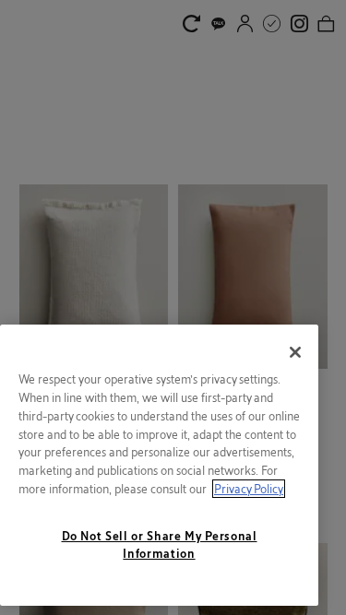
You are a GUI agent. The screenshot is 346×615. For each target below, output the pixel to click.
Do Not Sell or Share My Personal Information (159, 544)
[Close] (295, 352)
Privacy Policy (248, 488)
